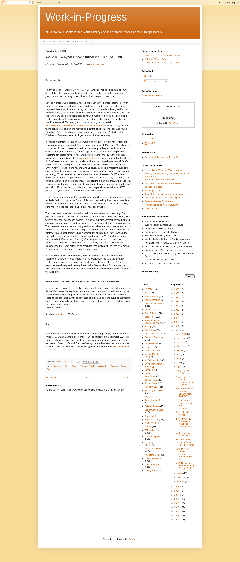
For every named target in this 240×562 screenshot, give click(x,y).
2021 (177, 310)
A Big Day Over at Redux (184, 371)
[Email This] (84, 362)
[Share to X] (90, 362)
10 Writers (149, 289)
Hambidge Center (153, 190)
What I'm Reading (153, 458)
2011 (177, 503)
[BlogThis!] (87, 362)
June (179, 358)
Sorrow (148, 427)
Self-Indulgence (152, 406)
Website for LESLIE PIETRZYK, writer (162, 56)
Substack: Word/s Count (156, 59)
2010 (177, 507)
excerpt (58, 314)
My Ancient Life (152, 360)
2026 (177, 289)
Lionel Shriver (151, 350)
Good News (150, 330)
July (179, 354)
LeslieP (151, 143)
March (180, 473)
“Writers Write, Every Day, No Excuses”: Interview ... (184, 404)
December (182, 334)
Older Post (126, 377)
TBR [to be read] (152, 430)
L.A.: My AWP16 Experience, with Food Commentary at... (183, 424)
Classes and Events (62, 366)
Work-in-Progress (86, 17)
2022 (177, 306)
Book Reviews (151, 296)
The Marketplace (96, 366)
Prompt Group (151, 383)
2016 (177, 330)
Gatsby (148, 326)
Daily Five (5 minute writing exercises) (163, 183)
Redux (148, 396)
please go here (97, 64)
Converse (149, 309)
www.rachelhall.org (120, 346)
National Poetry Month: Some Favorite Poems (185, 442)
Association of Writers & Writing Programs (164, 170)
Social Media (151, 423)
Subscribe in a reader (152, 95)
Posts (149, 76)
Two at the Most (152, 455)
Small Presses (151, 419)
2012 (177, 499)
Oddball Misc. (151, 380)
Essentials (149, 317)
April (179, 367)
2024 (177, 297)
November (182, 338)
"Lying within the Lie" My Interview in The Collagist (185, 381)
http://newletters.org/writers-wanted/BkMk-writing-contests (75, 125)
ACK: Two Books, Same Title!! (184, 434)
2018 (177, 322)
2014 (177, 491)
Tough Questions (112, 366)
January (181, 481)
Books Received (152, 300)
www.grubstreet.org (89, 158)
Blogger (133, 539)
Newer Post (51, 377)
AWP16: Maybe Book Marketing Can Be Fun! (185, 466)
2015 (177, 487)
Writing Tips (150, 470)
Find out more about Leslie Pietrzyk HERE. (66, 41)
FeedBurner (174, 123)
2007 (177, 519)
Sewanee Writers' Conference (159, 201)
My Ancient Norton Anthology (153, 365)
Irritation (148, 347)
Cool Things (150, 313)
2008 (177, 515)
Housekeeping (152, 343)
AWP (147, 293)
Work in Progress (153, 464)
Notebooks (150, 370)
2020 (177, 314)
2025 (177, 293)
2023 (177, 301)
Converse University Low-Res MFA (161, 157)
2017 (177, 326)
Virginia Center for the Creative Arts (161, 205)
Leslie (151, 139)
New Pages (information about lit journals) (165, 197)
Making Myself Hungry (151, 355)
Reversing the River (154, 400)
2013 (177, 495)
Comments (151, 81)
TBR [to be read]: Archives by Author (162, 63)
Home (89, 377)
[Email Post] (78, 362)
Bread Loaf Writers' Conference (159, 179)
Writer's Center (152, 208)
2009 (177, 511)
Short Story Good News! (184, 413)
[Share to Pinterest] (97, 362)
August (180, 350)
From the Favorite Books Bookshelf (153, 321)
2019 (177, 318)
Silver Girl (149, 416)
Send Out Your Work (154, 410)
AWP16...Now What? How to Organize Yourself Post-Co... (184, 454)
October (181, 342)
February (181, 477)
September (182, 346)
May (179, 363)
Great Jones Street (153, 334)
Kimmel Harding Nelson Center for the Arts (165, 194)
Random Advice (152, 387)
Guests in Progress (80, 366)
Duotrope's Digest (153, 187)
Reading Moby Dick (154, 390)
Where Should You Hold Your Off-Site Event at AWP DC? (185, 393)
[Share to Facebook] (94, 362)
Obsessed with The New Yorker (154, 374)
